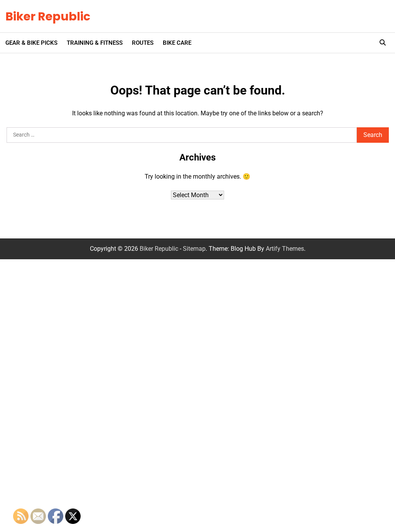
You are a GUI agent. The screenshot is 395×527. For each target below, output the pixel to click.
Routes (143, 42)
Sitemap (194, 248)
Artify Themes (285, 248)
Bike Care (177, 42)
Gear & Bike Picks (31, 42)
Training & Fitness (95, 42)
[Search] (383, 43)
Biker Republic (47, 16)
